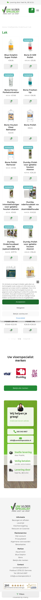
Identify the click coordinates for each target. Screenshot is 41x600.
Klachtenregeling (20, 526)
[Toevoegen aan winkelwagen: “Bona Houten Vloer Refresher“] (11, 139)
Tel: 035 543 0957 (20, 573)
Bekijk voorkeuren (20, 314)
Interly (25, 597)
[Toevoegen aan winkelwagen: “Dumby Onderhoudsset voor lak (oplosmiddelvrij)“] (11, 258)
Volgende (26, 339)
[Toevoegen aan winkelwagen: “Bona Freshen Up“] (30, 101)
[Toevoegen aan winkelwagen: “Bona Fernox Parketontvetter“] (11, 101)
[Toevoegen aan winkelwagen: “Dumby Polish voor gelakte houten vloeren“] (30, 258)
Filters (21, 594)
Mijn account (20, 536)
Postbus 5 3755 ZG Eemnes (20, 570)
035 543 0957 (21, 431)
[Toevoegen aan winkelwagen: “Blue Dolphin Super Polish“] (11, 66)
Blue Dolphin (20, 555)
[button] (38, 282)
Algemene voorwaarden (20, 542)
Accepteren (20, 302)
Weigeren (20, 308)
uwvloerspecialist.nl (20, 568)
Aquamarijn (20, 552)
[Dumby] (20, 373)
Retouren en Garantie (20, 529)
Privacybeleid (20, 318)
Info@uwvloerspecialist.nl (20, 440)
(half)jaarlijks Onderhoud (17, 27)
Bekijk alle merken (20, 388)
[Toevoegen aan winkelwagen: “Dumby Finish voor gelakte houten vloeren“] (30, 178)
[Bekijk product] (30, 139)
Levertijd (20, 523)
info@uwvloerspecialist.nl (20, 576)
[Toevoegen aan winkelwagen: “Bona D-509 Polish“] (30, 66)
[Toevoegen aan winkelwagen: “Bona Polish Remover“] (11, 178)
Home (4, 27)
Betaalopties (20, 544)
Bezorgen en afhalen (20, 520)
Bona (20, 557)
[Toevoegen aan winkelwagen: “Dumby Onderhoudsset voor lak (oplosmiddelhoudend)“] (30, 218)
